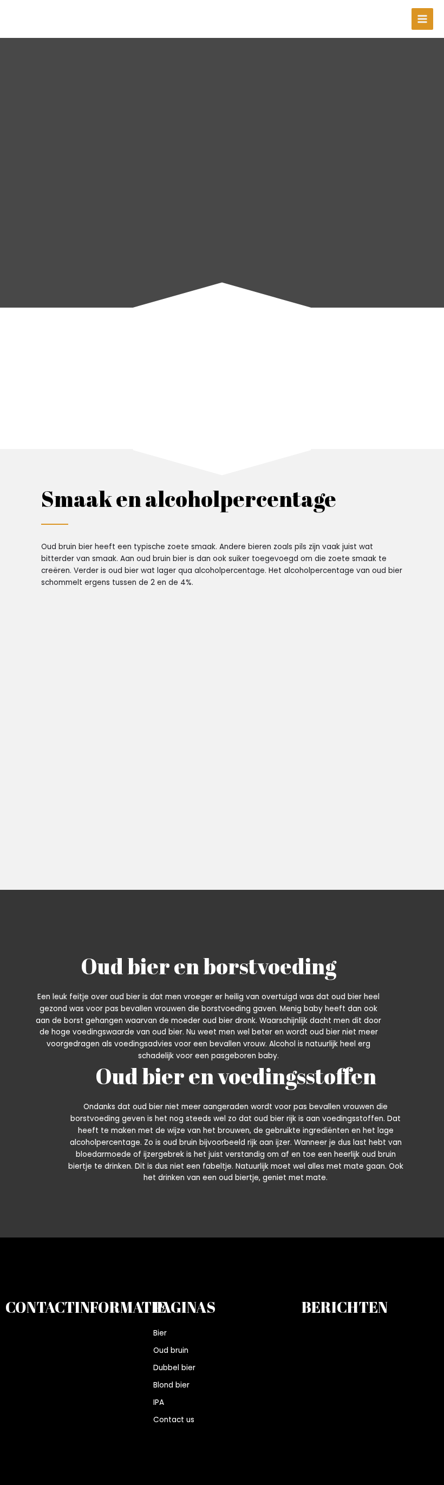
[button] (42, 394)
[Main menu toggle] (423, 19)
